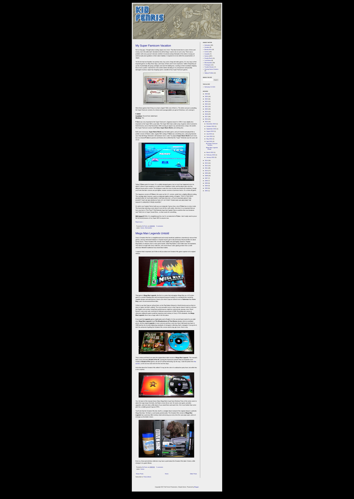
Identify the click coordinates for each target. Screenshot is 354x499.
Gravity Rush (208, 58)
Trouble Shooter (209, 67)
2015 (206, 121)
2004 (206, 185)
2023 (206, 101)
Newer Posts (139, 473)
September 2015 (211, 129)
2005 (206, 183)
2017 (206, 116)
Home (166, 473)
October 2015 (210, 126)
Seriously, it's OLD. (209, 87)
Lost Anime (207, 60)
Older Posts (193, 473)
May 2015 (209, 139)
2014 (206, 160)
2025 (206, 96)
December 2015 (211, 124)
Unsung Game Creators (211, 69)
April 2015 (209, 141)
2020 (206, 109)
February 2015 (210, 155)
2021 (206, 106)
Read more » (139, 222)
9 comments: (160, 226)
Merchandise (148, 228)
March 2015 (210, 152)
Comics (206, 51)
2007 (206, 178)
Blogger (196, 487)
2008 (206, 175)
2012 (206, 165)
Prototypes (207, 65)
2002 (206, 190)
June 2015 (209, 136)
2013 (206, 163)
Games (142, 228)
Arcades (206, 47)
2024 (206, 99)
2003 (206, 188)
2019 (206, 111)
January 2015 (210, 157)
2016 (206, 119)
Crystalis (206, 54)
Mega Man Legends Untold (152, 233)
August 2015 (210, 131)
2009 (206, 173)
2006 (206, 180)
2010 (206, 170)
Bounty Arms (208, 49)
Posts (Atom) (147, 477)
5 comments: (160, 467)
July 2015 (209, 134)
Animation (207, 45)
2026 (206, 94)
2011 (206, 168)
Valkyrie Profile (208, 73)
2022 (206, 104)
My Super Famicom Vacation (153, 45)
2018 (206, 114)
